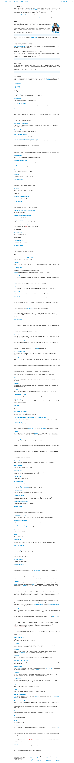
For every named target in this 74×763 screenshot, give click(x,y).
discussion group (36, 423)
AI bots (15, 330)
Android (38, 759)
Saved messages (17, 678)
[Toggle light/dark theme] (72, 1)
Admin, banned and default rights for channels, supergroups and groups (30, 417)
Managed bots (18, 275)
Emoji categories (17, 399)
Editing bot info (17, 323)
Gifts (15, 629)
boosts (37, 669)
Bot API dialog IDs (18, 267)
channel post (30, 428)
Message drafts (17, 529)
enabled (16, 541)
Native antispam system (19, 575)
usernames (16, 584)
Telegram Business (18, 599)
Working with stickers (18, 511)
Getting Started (18, 83)
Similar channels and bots (19, 351)
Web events (16, 732)
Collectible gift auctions (19, 637)
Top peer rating (17, 539)
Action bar (16, 672)
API (17, 1)
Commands (16, 282)
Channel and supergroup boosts (21, 660)
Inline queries (17, 296)
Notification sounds (18, 559)
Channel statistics (18, 155)
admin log (36, 433)
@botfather (37, 147)
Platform (57, 756)
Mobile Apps (39, 756)
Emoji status (16, 405)
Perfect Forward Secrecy (19, 206)
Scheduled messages (18, 456)
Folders (15, 534)
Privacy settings (17, 363)
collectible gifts (30, 639)
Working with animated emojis (20, 520)
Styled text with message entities (21, 501)
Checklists (16, 383)
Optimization (17, 86)
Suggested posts (17, 655)
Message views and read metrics (21, 160)
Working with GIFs (18, 506)
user (20, 472)
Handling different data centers (21, 123)
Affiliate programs (18, 311)
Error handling (17, 118)
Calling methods (17, 165)
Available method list (18, 240)
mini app (35, 313)
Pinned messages (18, 439)
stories (37, 348)
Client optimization (18, 232)
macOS (47, 759)
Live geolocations (18, 460)
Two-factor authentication (20, 103)
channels (37, 696)
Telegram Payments (18, 490)
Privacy (31, 759)
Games (15, 300)
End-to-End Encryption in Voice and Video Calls (24, 210)
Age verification (18, 725)
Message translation (18, 569)
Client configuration (18, 179)
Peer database (18, 465)
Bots (15, 283)
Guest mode (16, 334)
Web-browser (48, 760)
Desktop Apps (48, 756)
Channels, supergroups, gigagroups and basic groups (26, 139)
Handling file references (19, 545)
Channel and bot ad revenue (22, 700)
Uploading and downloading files (21, 169)
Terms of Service (17, 748)
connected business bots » (53, 604)
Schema (26, 1)
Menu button (17, 291)
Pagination (16, 174)
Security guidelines (18, 201)
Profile (15, 684)
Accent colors (17, 357)
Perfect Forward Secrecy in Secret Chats (23, 220)
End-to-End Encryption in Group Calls (22, 215)
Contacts (16, 716)
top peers (26, 541)
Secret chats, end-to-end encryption (22, 196)
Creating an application (19, 93)
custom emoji (35, 406)
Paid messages (17, 649)
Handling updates (18, 129)
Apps (14, 1)
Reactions (16, 389)
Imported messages (18, 481)
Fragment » (34, 584)
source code (47, 79)
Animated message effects (20, 394)
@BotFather (28, 278)
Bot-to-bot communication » (20, 340)
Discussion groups (18, 422)
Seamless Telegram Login (19, 550)
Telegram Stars (17, 608)
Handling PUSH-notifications (20, 134)
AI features (16, 262)
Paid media (16, 643)
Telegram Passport (18, 486)
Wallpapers (16, 554)
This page (16, 272)
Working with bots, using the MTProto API (23, 257)
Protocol (21, 1)
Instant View (58, 760)
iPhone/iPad (39, 757)
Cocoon (34, 264)
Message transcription (19, 564)
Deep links (16, 738)
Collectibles (16, 581)
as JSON (23, 245)
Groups (15, 423)
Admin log (16, 431)
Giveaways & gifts (18, 666)
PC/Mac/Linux (48, 757)
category (54, 541)
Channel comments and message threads (23, 426)
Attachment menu (18, 319)
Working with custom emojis (20, 515)
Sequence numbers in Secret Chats (21, 224)
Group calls (16, 188)
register (42, 80)
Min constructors (18, 470)
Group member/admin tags (20, 443)
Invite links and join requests (20, 411)
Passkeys (16, 112)
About (31, 756)
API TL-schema (17, 245)
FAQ (10, 1)
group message (43, 428)
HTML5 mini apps (30, 308)
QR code (15, 109)
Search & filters (17, 370)
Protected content (18, 621)
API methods (17, 87)
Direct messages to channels (20, 151)
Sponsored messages (20, 694)
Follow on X (64, 1)
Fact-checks (17, 711)
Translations (58, 759)
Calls (15, 184)
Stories (15, 346)
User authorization (18, 98)
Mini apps (16, 307)
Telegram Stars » (19, 632)
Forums (15, 143)
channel (29, 423)
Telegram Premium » (38, 604)
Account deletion (18, 476)
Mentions (16, 449)
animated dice (28, 526)
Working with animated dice (20, 525)
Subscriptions (17, 614)
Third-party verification (19, 495)
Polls (15, 377)
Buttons (15, 286)
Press (31, 760)
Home (6, 1)
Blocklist (16, 720)
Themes (15, 689)
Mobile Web (39, 760)
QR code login (17, 108)
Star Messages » (22, 652)
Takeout (16, 744)
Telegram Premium (38, 570)
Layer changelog (17, 250)
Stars (27, 645)
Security (16, 84)
